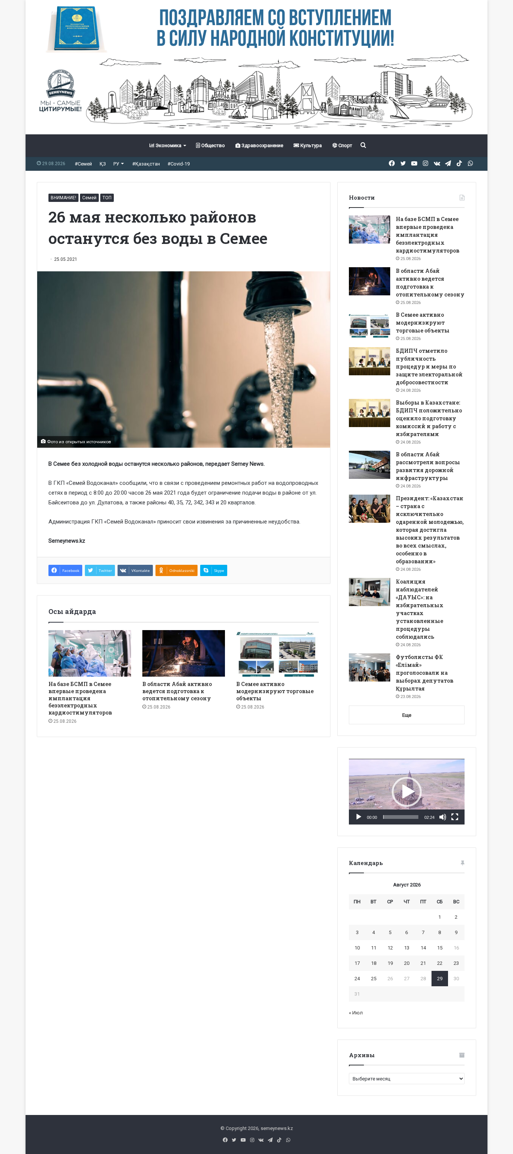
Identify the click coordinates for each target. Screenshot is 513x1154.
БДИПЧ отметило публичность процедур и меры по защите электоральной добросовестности (429, 366)
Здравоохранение (261, 145)
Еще (406, 715)
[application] (407, 792)
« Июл (356, 1013)
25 (373, 978)
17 (357, 963)
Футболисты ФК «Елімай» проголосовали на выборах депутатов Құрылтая (424, 672)
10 (357, 948)
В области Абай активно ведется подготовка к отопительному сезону (177, 691)
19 (390, 963)
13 (406, 948)
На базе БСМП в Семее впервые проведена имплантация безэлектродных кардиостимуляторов (80, 698)
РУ (116, 164)
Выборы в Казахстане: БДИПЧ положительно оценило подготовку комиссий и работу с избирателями (429, 418)
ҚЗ (103, 164)
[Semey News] (256, 93)
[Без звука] (443, 817)
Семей (89, 197)
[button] (407, 792)
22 (439, 963)
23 (456, 963)
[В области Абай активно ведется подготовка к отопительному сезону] (183, 653)
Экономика (167, 145)
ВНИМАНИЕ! (63, 197)
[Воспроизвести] (358, 817)
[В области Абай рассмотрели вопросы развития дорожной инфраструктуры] (369, 465)
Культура (310, 145)
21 (423, 963)
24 (357, 978)
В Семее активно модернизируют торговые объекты (275, 691)
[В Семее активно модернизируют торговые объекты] (277, 653)
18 (373, 963)
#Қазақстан (146, 164)
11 (373, 948)
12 (390, 948)
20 (406, 963)
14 (423, 948)
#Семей (83, 164)
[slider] (400, 817)
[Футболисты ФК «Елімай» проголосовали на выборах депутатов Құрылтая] (369, 667)
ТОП (107, 197)
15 (439, 948)
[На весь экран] (455, 817)
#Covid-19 (178, 164)
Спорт (344, 145)
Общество (212, 145)
